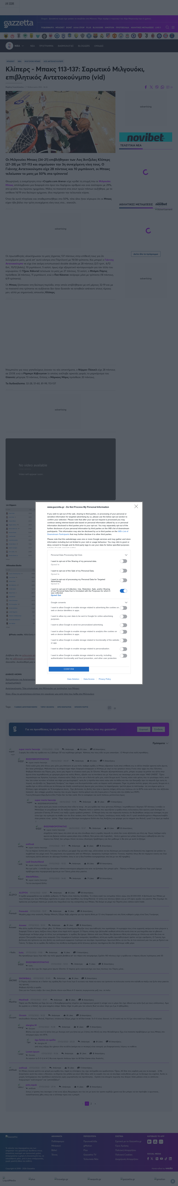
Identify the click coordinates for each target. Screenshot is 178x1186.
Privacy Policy (105, 679)
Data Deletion (73, 679)
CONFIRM (69, 669)
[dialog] (89, 593)
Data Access (89, 679)
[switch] (123, 561)
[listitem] (89, 555)
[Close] (137, 507)
